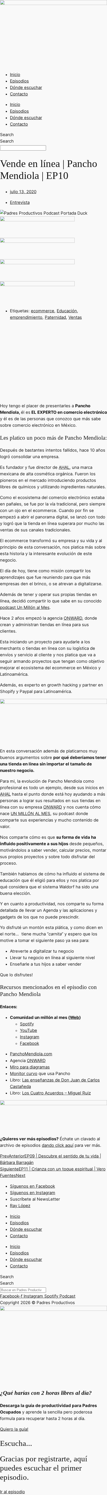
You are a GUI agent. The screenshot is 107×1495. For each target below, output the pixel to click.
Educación (67, 310)
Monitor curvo (23, 1073)
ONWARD (73, 618)
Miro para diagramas (30, 1067)
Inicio (15, 74)
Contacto (19, 93)
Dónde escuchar (26, 87)
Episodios (19, 81)
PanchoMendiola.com (31, 1053)
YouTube (28, 1030)
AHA (63, 467)
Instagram (29, 1036)
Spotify (27, 1023)
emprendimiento (26, 317)
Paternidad (55, 317)
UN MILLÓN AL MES (30, 813)
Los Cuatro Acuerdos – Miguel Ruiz (56, 1092)
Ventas (75, 317)
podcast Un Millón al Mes (25, 607)
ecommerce (42, 310)
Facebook (29, 1043)
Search (7, 134)
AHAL (5, 794)
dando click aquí (57, 1145)
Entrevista (20, 202)
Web (74, 1017)
